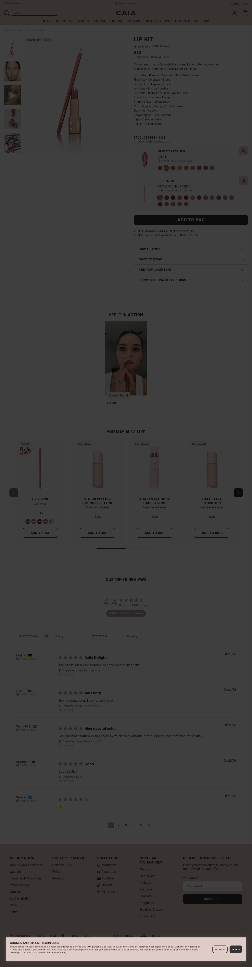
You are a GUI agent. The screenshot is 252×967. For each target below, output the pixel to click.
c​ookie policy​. (58, 952)
